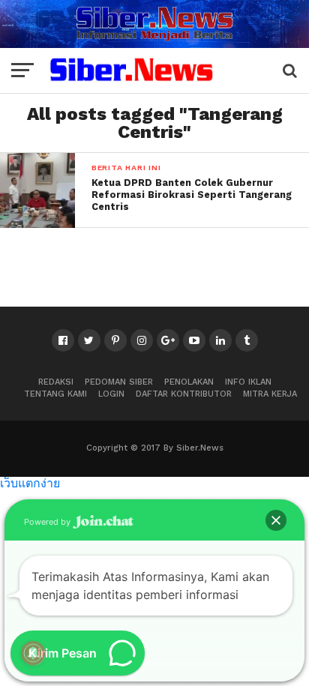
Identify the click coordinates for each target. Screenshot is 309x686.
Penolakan (189, 382)
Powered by (48, 522)
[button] (276, 520)
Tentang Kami (55, 394)
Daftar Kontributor (184, 394)
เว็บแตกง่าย (30, 482)
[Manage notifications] (33, 653)
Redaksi (56, 382)
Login (111, 394)
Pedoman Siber (119, 382)
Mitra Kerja (270, 394)
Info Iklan (248, 382)
